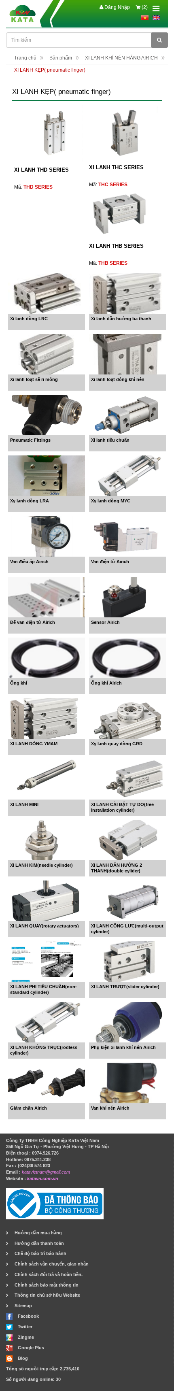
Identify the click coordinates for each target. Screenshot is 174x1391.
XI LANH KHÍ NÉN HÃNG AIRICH (121, 58)
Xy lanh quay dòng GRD (116, 743)
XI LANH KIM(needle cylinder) (41, 865)
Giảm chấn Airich (28, 1108)
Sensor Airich (105, 622)
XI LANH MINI (24, 804)
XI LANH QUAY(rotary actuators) (44, 925)
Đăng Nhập (116, 7)
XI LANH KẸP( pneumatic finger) (49, 70)
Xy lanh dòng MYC (110, 500)
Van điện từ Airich (110, 561)
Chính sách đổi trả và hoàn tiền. (49, 1274)
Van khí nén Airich (110, 1108)
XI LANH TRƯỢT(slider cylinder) (125, 986)
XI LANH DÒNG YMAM (33, 743)
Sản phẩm (60, 58)
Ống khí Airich (106, 683)
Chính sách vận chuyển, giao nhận (52, 1263)
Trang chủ (25, 58)
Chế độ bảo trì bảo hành (40, 1253)
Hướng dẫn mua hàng (38, 1232)
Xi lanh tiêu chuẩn (110, 440)
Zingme (26, 1337)
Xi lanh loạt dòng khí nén (117, 379)
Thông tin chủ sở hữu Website (47, 1295)
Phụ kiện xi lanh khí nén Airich (123, 1047)
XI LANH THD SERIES (41, 170)
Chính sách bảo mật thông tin (47, 1285)
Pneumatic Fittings (30, 440)
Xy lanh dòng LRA (29, 500)
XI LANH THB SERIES (116, 246)
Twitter (25, 1326)
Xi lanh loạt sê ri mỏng (34, 379)
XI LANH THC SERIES (116, 167)
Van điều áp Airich (29, 561)
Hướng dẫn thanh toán (39, 1243)
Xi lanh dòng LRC (29, 318)
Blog (23, 1358)
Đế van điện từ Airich (32, 622)
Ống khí (18, 683)
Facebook (28, 1316)
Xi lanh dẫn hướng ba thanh (121, 318)
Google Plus (31, 1347)
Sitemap (23, 1305)
